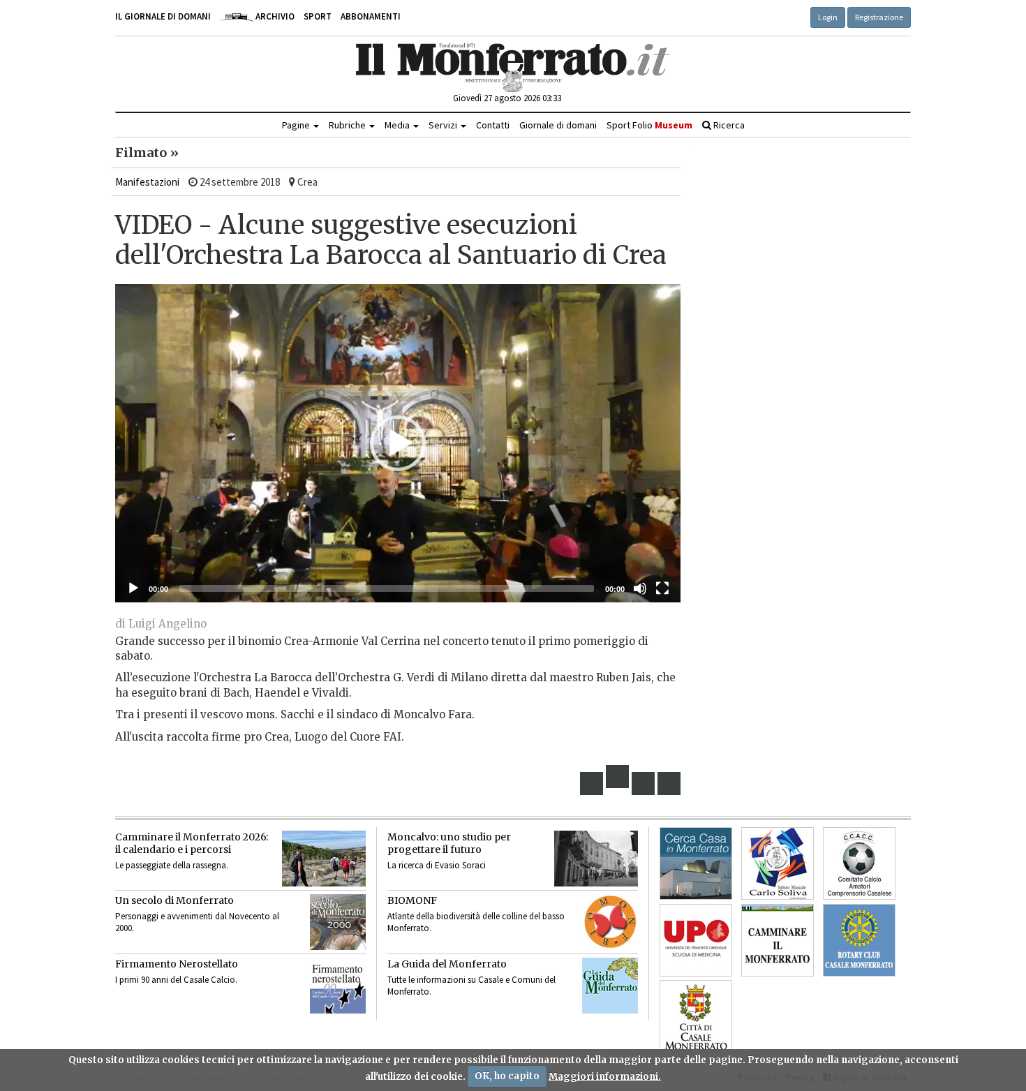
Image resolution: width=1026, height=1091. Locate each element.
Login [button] (828, 17)
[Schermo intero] (662, 588)
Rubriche (348, 125)
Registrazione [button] (879, 17)
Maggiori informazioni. (605, 1076)
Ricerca (728, 125)
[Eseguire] (133, 588)
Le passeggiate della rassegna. (171, 865)
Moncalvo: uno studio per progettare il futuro (449, 843)
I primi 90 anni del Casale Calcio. (176, 980)
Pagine (297, 125)
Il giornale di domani (163, 16)
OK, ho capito (507, 1076)
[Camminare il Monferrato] (777, 940)
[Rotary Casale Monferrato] (859, 940)
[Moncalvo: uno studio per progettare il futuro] (596, 858)
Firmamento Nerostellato (176, 964)
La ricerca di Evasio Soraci (436, 865)
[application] (398, 443)
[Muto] (640, 588)
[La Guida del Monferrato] (610, 986)
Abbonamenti (371, 16)
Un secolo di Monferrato (174, 900)
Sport (318, 16)
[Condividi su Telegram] (643, 783)
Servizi (444, 125)
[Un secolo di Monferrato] (338, 922)
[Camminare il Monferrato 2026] (324, 858)
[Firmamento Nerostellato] (338, 986)
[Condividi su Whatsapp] (669, 783)
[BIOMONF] (610, 922)
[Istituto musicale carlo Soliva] (777, 863)
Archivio (274, 16)
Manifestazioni (147, 181)
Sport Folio (649, 125)
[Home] (513, 67)
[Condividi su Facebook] (592, 783)
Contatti (493, 125)
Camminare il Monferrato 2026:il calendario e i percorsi (191, 843)
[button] (398, 443)
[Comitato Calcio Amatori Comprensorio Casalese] (859, 863)
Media (398, 125)
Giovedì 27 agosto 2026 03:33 (507, 98)
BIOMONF (412, 900)
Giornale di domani (558, 125)
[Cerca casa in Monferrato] (696, 863)
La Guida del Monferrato (447, 964)
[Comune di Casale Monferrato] (696, 1016)
